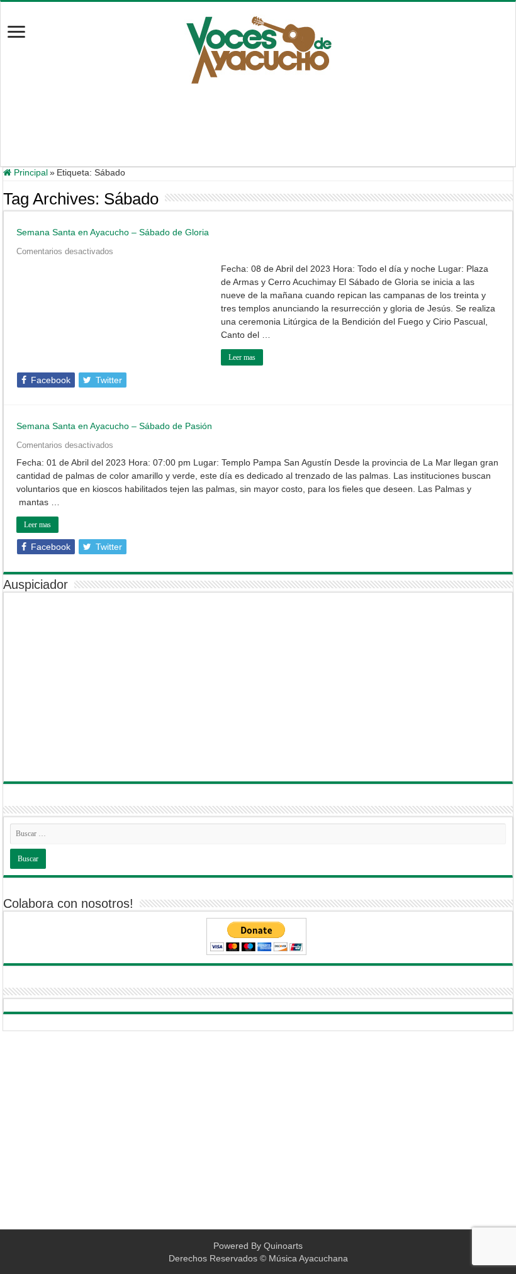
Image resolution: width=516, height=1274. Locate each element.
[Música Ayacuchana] (258, 47)
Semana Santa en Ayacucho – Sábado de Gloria (112, 232)
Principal (29, 172)
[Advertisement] (258, 125)
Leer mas (241, 357)
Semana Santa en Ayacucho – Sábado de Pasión (114, 426)
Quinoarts (283, 1246)
